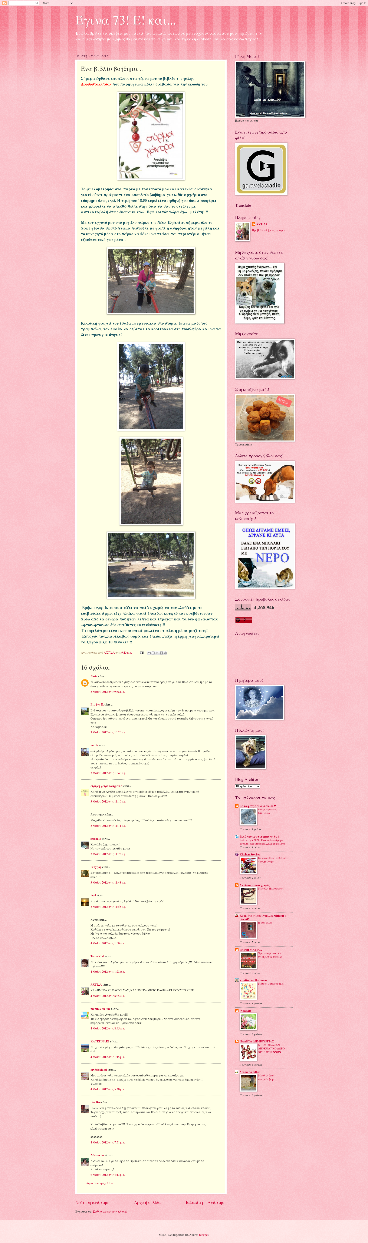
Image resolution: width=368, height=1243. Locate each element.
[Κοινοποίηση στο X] (157, 653)
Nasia (94, 676)
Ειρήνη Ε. (97, 704)
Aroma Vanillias (250, 1072)
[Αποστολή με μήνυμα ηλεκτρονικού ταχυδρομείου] (149, 653)
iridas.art (245, 1011)
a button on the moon (253, 980)
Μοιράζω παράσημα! (271, 983)
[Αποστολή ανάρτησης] (141, 652)
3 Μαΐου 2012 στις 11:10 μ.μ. (108, 801)
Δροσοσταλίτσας (96, 84)
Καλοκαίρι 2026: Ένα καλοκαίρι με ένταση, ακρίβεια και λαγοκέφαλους (262, 841)
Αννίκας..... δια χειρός (255, 885)
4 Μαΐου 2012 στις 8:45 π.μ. (108, 1028)
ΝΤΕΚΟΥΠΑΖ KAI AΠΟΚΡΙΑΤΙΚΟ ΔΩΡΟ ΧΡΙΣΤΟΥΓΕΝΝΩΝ (271, 1048)
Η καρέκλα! (265, 922)
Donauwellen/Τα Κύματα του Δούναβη (273, 859)
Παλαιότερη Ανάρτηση (205, 1202)
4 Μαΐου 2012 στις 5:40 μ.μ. (108, 1089)
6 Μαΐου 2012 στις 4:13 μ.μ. (108, 1175)
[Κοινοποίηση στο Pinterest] (165, 653)
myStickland (99, 1070)
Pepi (93, 895)
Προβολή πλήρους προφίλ (268, 230)
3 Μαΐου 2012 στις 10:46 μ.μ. (108, 773)
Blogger (203, 1235)
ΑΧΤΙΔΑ (96, 984)
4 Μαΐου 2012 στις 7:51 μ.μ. (108, 1142)
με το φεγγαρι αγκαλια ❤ (258, 806)
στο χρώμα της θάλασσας (267, 811)
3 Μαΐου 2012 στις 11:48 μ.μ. (108, 882)
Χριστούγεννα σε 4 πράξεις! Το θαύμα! (270, 955)
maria (94, 745)
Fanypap (96, 867)
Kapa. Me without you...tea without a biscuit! (263, 917)
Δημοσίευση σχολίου (99, 1183)
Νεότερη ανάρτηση (93, 1202)
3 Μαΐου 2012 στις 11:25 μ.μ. (108, 854)
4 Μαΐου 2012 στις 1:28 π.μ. (108, 971)
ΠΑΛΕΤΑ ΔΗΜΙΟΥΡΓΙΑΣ (257, 1041)
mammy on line (100, 1009)
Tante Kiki (97, 956)
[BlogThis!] (153, 653)
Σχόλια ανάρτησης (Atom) (110, 1211)
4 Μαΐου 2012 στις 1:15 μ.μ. (108, 1057)
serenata (96, 839)
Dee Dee (96, 1102)
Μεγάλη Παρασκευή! (271, 888)
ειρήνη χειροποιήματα (107, 786)
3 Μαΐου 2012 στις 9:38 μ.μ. (108, 692)
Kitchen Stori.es (250, 854)
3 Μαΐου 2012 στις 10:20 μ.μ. (108, 732)
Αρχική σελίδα (147, 1202)
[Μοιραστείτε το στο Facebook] (161, 653)
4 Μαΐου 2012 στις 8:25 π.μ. (108, 996)
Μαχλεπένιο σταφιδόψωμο (266, 1077)
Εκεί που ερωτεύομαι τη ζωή (259, 836)
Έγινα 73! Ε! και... (125, 19)
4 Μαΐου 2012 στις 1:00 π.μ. (108, 943)
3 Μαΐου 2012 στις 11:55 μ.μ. (108, 907)
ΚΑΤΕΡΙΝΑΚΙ (100, 1041)
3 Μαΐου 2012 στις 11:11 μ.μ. (108, 826)
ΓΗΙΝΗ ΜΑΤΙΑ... (251, 950)
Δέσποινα (97, 1155)
